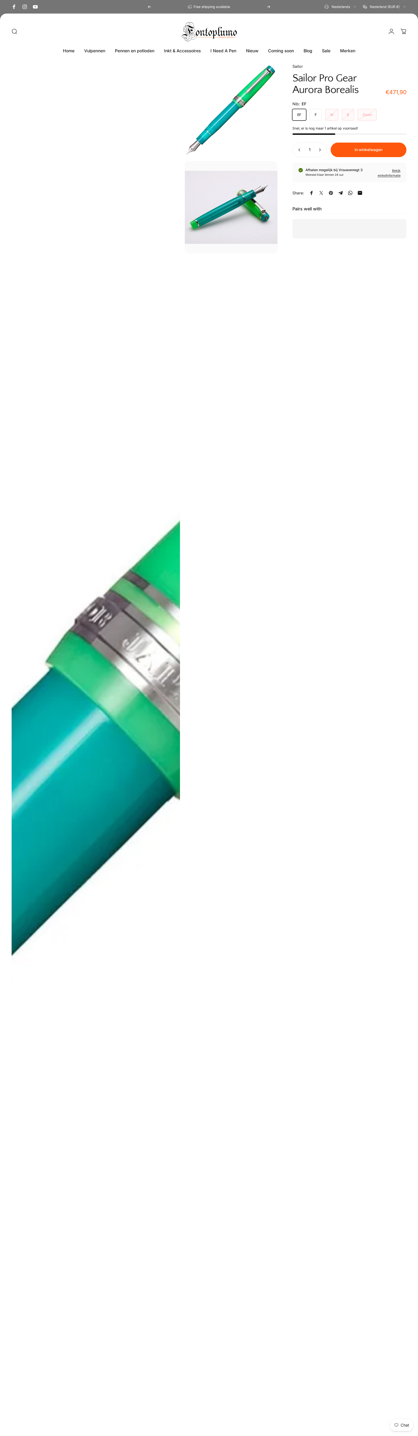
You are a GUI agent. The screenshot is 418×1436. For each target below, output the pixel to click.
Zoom (367, 115)
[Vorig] (149, 7)
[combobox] (340, 7)
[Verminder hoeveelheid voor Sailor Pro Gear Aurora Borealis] (298, 150)
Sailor (297, 66)
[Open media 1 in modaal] (96, 749)
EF (299, 115)
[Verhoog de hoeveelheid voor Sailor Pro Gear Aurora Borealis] (321, 150)
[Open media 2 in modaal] (231, 109)
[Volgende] (268, 7)
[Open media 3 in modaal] (231, 207)
